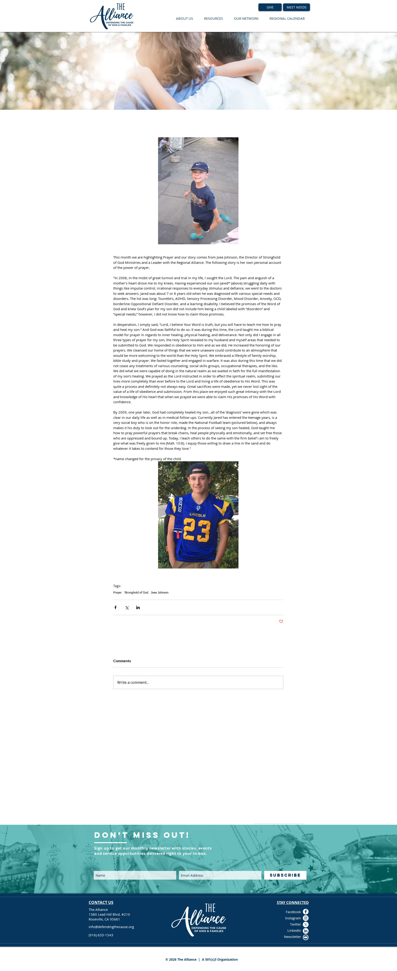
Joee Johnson (159, 592)
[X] (306, 924)
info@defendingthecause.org (111, 926)
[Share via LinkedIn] (138, 607)
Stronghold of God (136, 592)
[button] (184, 18)
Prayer (117, 592)
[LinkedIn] (306, 931)
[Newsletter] (306, 937)
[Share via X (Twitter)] (127, 607)
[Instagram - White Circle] (306, 918)
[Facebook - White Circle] (306, 912)
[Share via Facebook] (115, 607)
